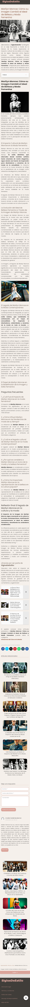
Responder (5, 849)
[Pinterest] (15, 649)
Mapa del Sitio (5, 1002)
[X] (11, 649)
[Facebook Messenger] (7, 649)
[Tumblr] (23, 649)
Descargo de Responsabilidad (9, 998)
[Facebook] (3, 649)
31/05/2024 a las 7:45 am (11, 820)
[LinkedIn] (27, 649)
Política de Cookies (6, 994)
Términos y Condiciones (7, 990)
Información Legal (6, 987)
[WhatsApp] (19, 649)
